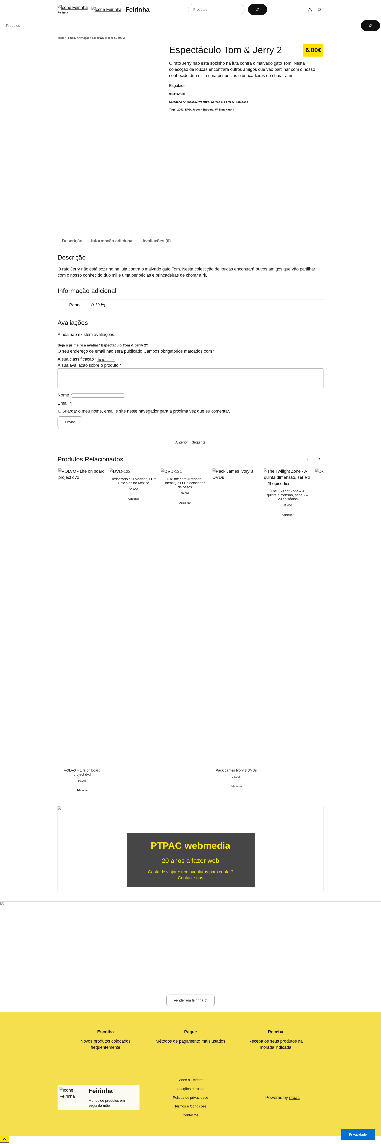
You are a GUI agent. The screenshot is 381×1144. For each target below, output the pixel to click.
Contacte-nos (190, 877)
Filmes (70, 37)
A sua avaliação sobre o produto (89, 365)
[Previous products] (308, 459)
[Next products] (319, 459)
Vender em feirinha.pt (190, 1000)
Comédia (217, 101)
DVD (188, 109)
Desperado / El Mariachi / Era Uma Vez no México (134, 481)
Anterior (181, 442)
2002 (180, 109)
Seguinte (199, 442)
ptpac (294, 1097)
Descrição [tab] (72, 240)
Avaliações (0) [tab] (156, 240)
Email (64, 403)
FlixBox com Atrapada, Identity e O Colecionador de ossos (185, 483)
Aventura (203, 101)
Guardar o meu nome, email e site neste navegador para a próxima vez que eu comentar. (146, 411)
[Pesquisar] (257, 9)
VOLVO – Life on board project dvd (82, 772)
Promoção (241, 101)
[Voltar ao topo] (4, 1139)
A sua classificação (77, 359)
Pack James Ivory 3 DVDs (236, 770)
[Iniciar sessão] (310, 9)
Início (61, 37)
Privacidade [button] (358, 1134)
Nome (65, 395)
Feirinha (63, 12)
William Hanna (224, 109)
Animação (83, 37)
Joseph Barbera (203, 109)
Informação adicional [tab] (112, 240)
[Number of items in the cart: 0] (319, 9)
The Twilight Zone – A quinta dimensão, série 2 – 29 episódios (287, 495)
